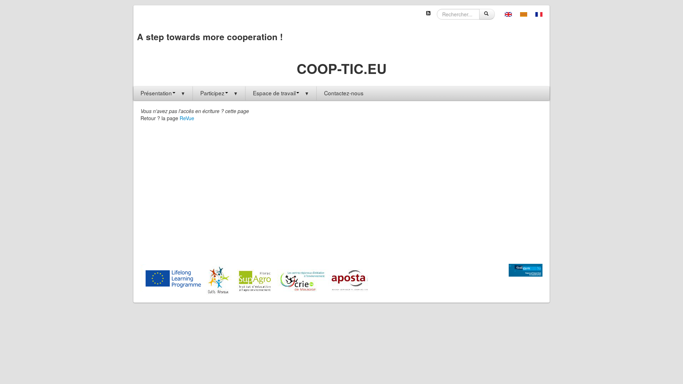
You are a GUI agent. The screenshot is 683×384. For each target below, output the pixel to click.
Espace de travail (281, 93)
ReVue (187, 118)
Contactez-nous (344, 93)
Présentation (163, 93)
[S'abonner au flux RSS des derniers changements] (428, 12)
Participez (219, 93)
